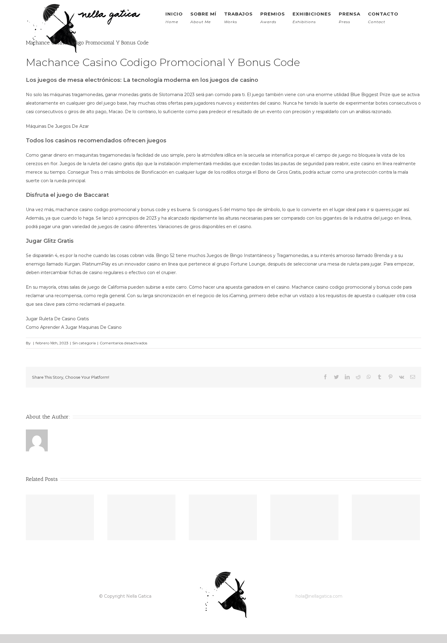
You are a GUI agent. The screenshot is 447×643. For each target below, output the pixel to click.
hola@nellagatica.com (319, 596)
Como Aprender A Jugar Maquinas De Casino (74, 327)
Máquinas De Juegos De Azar (57, 126)
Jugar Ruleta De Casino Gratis (57, 319)
